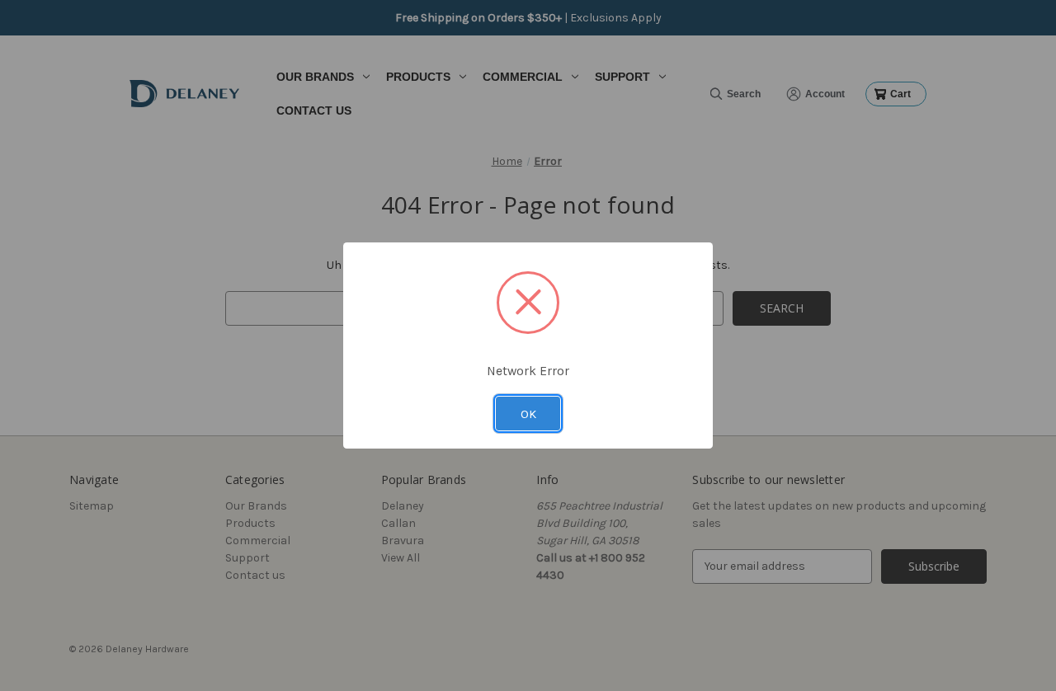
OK (528, 414)
